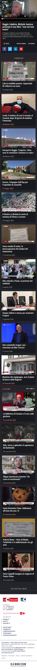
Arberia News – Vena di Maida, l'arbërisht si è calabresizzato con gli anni (18, 542)
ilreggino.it (7, 629)
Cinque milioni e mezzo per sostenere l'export (18, 314)
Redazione (4, 655)
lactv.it (5, 621)
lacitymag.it (7, 627)
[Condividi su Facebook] (4, 49)
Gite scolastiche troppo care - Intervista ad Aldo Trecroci (14, 346)
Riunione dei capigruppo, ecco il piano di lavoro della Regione (18, 378)
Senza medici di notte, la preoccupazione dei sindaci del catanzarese (15, 249)
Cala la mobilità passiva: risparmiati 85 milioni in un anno (17, 84)
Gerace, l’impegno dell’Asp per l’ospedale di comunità (15, 183)
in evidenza (31, 43)
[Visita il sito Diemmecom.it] (18, 667)
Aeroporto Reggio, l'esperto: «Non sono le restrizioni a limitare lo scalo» (18, 151)
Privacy (18, 655)
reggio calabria (21, 43)
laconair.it (6, 623)
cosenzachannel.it (9, 631)
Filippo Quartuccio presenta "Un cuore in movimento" (16, 478)
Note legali (11, 655)
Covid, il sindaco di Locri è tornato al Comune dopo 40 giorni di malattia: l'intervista (17, 118)
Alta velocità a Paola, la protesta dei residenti (17, 282)
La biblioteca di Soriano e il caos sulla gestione (18, 415)
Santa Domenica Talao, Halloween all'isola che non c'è (17, 509)
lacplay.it (6, 619)
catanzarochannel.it (10, 635)
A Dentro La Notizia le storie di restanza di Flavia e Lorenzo (15, 215)
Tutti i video (29, 389)
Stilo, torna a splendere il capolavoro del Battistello (18, 446)
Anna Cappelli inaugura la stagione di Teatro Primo (18, 575)
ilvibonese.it (7, 633)
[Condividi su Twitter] (9, 49)
